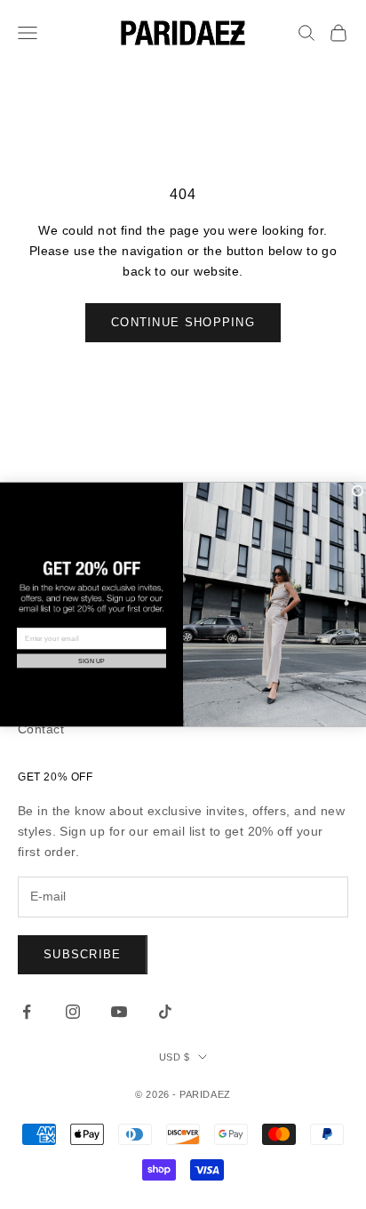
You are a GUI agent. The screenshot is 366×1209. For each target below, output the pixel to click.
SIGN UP (91, 660)
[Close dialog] (357, 491)
